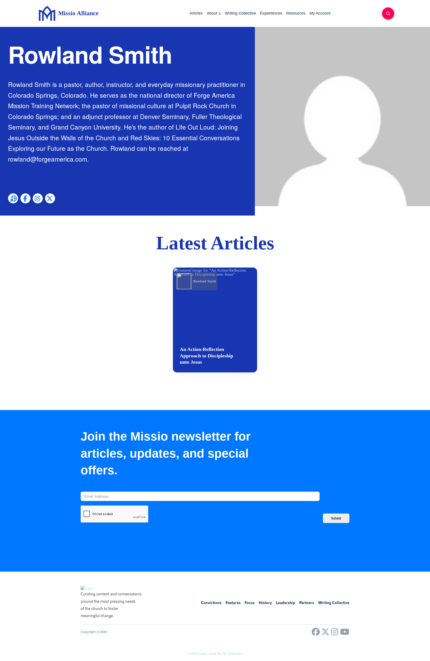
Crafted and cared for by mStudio (214, 653)
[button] (388, 13)
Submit (336, 518)
